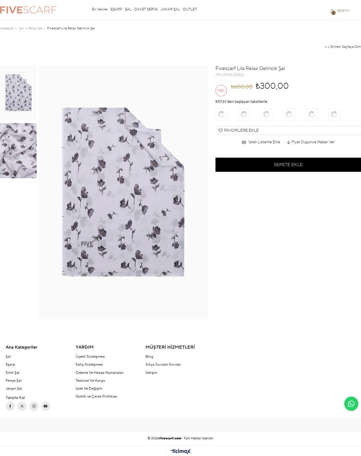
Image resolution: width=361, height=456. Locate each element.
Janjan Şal (14, 388)
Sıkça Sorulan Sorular (163, 364)
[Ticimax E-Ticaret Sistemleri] (181, 452)
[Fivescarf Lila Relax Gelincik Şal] (249, 114)
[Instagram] (33, 406)
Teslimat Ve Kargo (90, 380)
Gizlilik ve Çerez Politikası (96, 396)
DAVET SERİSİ (146, 9)
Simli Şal (12, 372)
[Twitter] (22, 406)
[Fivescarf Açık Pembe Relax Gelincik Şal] (272, 114)
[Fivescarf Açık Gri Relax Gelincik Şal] (226, 114)
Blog (149, 356)
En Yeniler (100, 9)
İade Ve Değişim (89, 388)
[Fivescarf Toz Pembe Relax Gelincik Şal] (294, 114)
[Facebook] (10, 406)
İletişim (151, 372)
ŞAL (128, 9)
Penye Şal (13, 380)
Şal (8, 356)
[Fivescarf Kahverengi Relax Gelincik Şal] (339, 114)
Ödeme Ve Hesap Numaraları (100, 372)
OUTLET (190, 9)
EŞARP (116, 9)
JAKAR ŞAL (170, 9)
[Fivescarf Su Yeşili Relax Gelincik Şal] (317, 114)
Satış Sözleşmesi (89, 364)
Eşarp (10, 364)
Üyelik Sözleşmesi (90, 356)
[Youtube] (45, 406)
